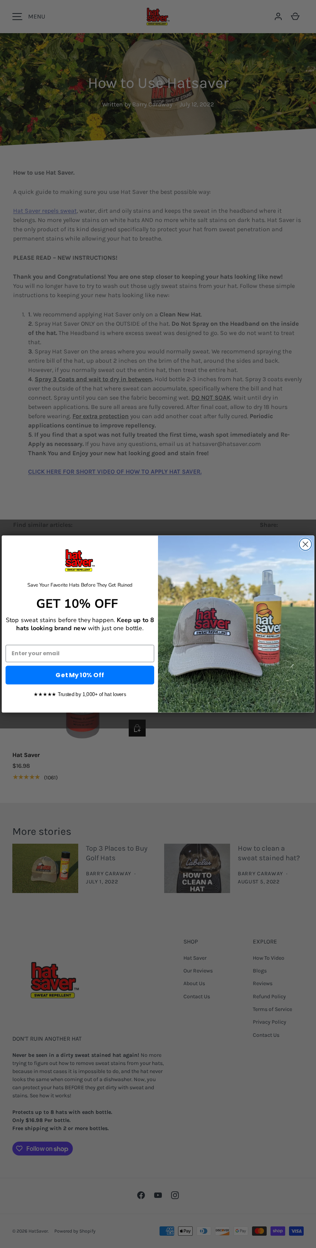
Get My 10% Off (79, 675)
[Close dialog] (305, 544)
